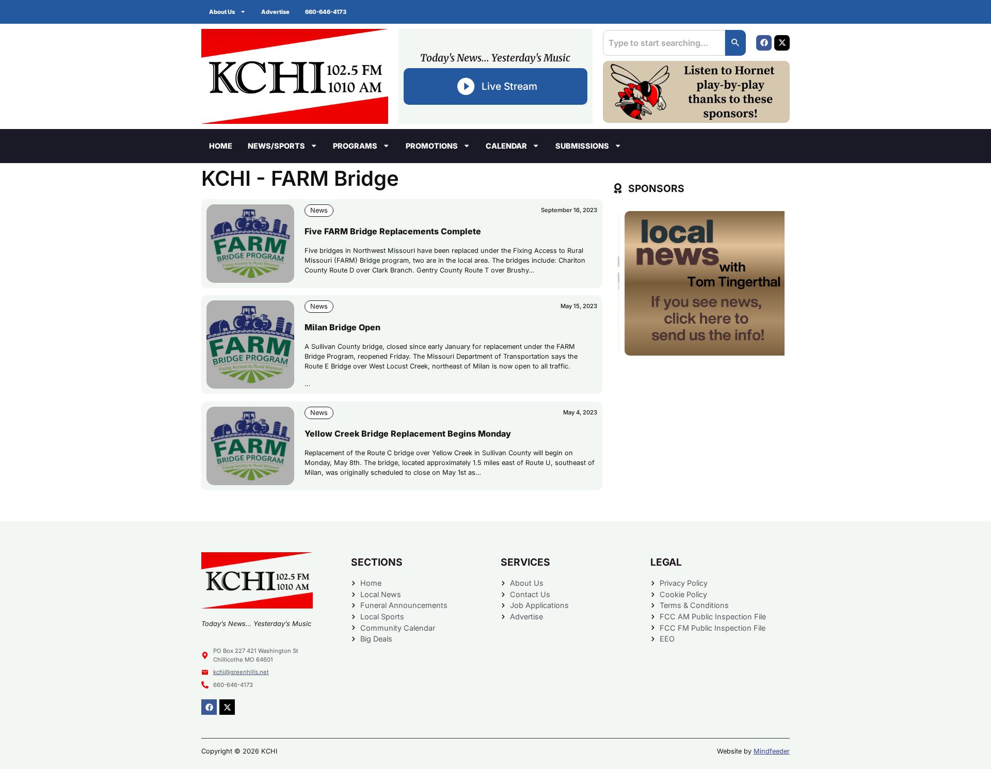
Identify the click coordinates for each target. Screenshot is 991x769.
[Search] (735, 43)
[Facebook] (764, 43)
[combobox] (664, 43)
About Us (222, 11)
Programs (355, 145)
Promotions (432, 145)
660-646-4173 (325, 11)
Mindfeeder (772, 751)
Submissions (582, 145)
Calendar (506, 145)
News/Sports (276, 145)
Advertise (275, 11)
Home (220, 145)
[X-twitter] (782, 43)
